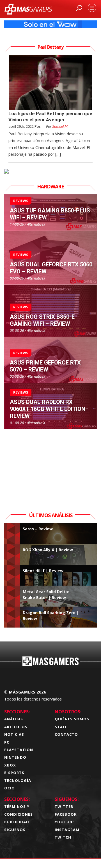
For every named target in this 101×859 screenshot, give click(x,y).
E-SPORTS (14, 772)
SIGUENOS (15, 829)
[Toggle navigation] (92, 7)
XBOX (10, 765)
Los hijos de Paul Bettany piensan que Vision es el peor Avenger (50, 116)
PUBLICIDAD (16, 821)
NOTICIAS (14, 734)
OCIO (9, 788)
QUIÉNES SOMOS (72, 718)
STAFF (61, 726)
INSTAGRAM (67, 829)
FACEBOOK (66, 814)
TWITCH (63, 837)
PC (6, 742)
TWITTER (64, 806)
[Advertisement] (50, 464)
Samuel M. (60, 126)
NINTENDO (15, 757)
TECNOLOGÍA (17, 780)
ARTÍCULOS (15, 726)
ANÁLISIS (13, 718)
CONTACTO (66, 734)
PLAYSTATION (18, 749)
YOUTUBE (65, 821)
